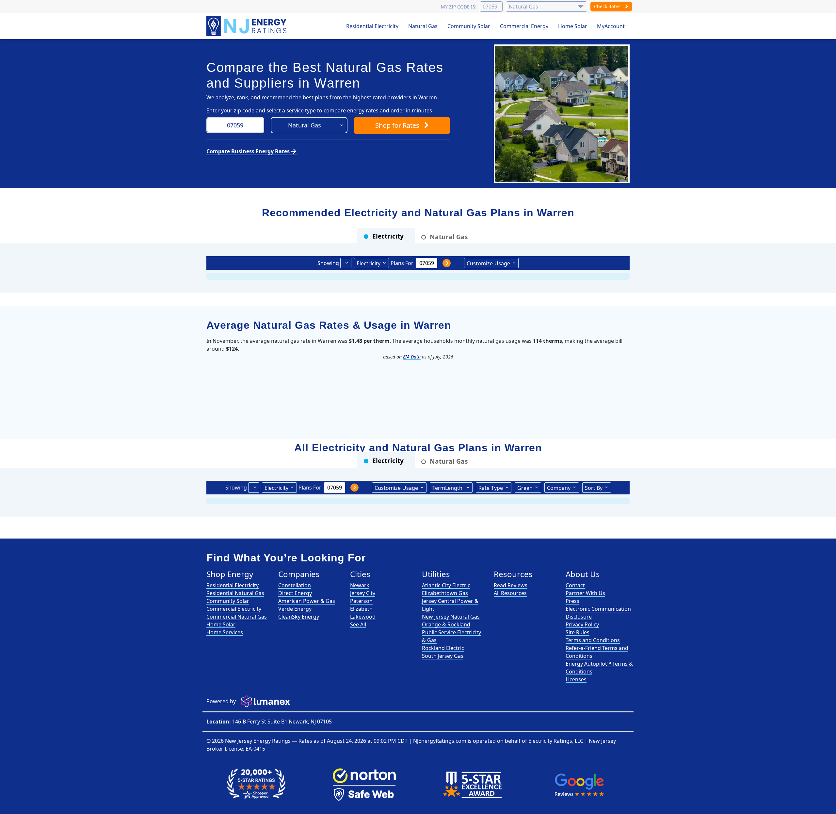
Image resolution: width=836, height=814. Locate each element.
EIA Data (412, 357)
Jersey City (362, 593)
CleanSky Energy (298, 616)
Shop (397, 125)
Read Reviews (510, 585)
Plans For (402, 263)
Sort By (594, 487)
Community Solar (468, 26)
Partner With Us (585, 593)
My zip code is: (458, 7)
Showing (328, 263)
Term (447, 487)
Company (559, 487)
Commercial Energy (524, 26)
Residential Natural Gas (235, 593)
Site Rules (577, 632)
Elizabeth (361, 608)
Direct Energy (295, 593)
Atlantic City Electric (446, 585)
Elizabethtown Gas (445, 593)
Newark (359, 585)
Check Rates (608, 6)
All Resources (510, 593)
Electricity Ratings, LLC (555, 740)
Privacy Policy (582, 624)
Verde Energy (295, 608)
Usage (488, 263)
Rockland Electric (443, 648)
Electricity (368, 263)
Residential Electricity (372, 26)
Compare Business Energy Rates (251, 151)
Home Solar (572, 26)
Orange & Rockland (446, 624)
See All (358, 624)
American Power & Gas (306, 601)
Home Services (224, 632)
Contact (575, 585)
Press (572, 601)
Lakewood (363, 616)
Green (525, 487)
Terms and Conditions (593, 640)
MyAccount (611, 26)
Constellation (294, 585)
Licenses (576, 679)
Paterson (361, 601)
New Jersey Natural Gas (451, 616)
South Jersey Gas (442, 655)
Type (490, 487)
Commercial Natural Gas (236, 616)
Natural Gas (423, 26)
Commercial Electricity (233, 608)
